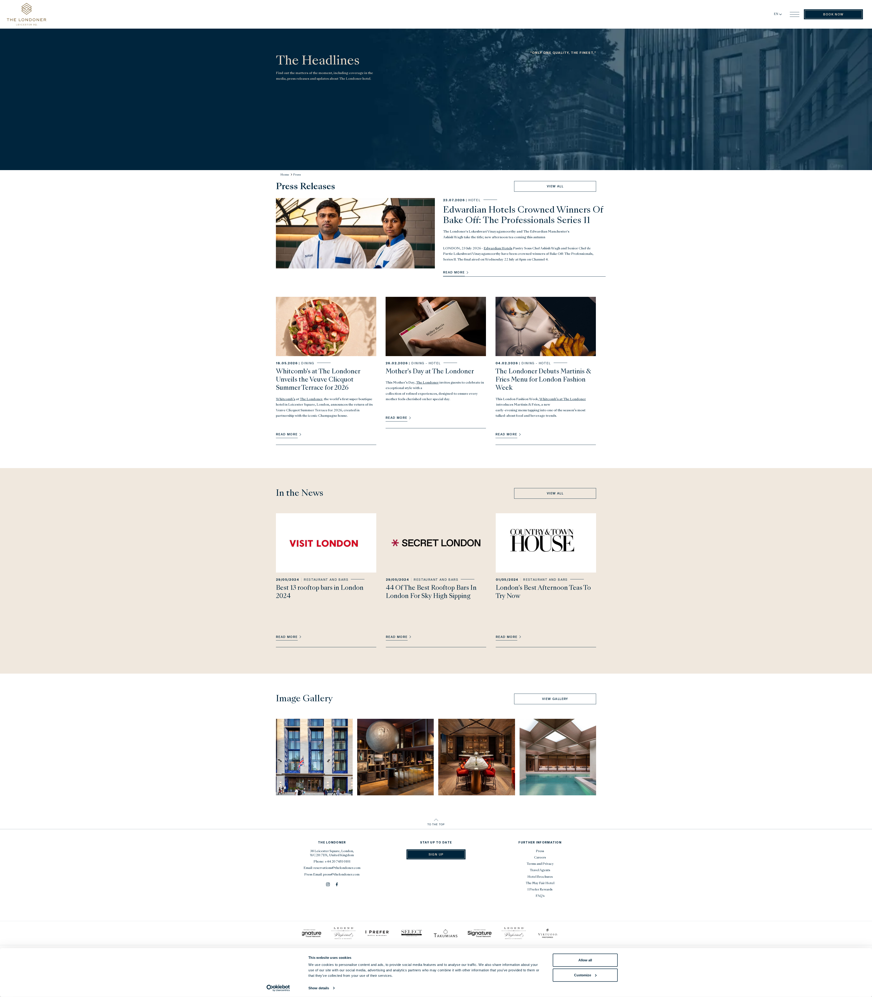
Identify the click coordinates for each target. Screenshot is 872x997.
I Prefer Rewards (540, 889)
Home (284, 175)
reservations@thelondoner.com (336, 868)
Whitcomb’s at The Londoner (562, 399)
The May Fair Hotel (540, 883)
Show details (318, 988)
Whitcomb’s (285, 399)
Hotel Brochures (540, 876)
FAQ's (540, 896)
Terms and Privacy (540, 864)
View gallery (555, 699)
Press (297, 175)
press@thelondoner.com (341, 874)
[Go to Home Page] (26, 14)
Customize (582, 975)
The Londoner (311, 399)
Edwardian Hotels (498, 248)
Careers (540, 857)
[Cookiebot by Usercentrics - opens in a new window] (278, 988)
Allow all (585, 960)
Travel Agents (540, 870)
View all (555, 186)
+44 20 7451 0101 (337, 861)
